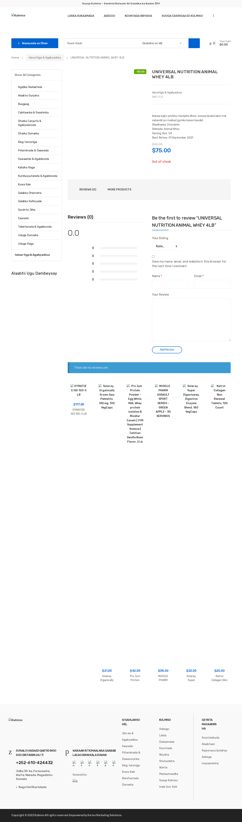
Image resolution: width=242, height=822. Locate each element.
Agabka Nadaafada (30, 87)
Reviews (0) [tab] (87, 189)
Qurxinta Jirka (26, 209)
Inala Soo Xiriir (168, 786)
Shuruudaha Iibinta (167, 764)
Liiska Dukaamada (81, 16)
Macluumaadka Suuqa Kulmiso (168, 777)
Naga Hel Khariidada (33, 787)
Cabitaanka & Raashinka (33, 112)
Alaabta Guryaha (28, 95)
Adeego (109, 16)
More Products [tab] (119, 189)
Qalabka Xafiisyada (30, 201)
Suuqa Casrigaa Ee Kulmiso (182, 16)
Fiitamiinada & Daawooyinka (131, 756)
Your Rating (160, 238)
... (212, 15)
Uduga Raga (26, 243)
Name (157, 276)
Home (15, 57)
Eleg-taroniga (131, 765)
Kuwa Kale (24, 184)
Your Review (160, 294)
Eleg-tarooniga (27, 142)
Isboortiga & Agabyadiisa (45, 57)
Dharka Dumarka (28, 133)
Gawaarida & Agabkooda (33, 159)
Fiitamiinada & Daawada (33, 150)
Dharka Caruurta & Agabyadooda (29, 123)
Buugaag (23, 104)
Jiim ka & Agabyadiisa (130, 736)
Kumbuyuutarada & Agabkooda (37, 176)
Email (199, 276)
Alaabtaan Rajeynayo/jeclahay (214, 747)
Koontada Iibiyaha (138, 16)
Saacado (23, 218)
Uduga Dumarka (28, 235)
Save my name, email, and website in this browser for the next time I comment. (189, 264)
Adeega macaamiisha (210, 760)
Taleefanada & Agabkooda (35, 226)
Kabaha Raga (26, 167)
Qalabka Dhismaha (29, 193)
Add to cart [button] (78, 427)
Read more (219, 693)
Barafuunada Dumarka (130, 781)
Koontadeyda (210, 737)
